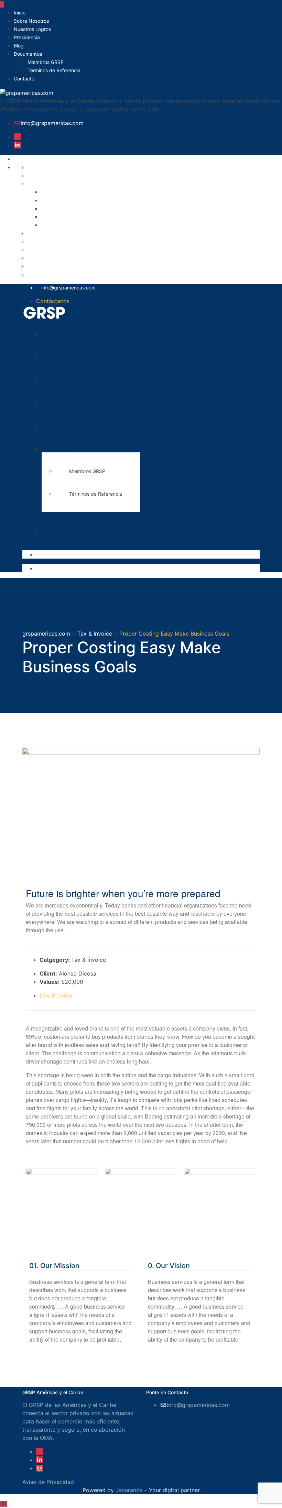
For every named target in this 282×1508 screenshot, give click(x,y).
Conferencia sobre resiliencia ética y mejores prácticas (112, 191)
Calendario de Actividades (62, 183)
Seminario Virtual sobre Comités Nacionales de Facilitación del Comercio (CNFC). (148, 216)
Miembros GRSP (46, 62)
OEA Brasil (54, 208)
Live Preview (57, 995)
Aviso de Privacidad (53, 167)
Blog (19, 45)
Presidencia (27, 37)
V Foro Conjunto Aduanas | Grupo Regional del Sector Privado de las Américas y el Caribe (158, 224)
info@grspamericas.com (52, 123)
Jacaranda (129, 1490)
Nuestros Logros (32, 29)
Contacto (24, 78)
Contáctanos (52, 301)
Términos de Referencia (54, 70)
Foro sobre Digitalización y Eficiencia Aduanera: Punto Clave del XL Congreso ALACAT (154, 200)
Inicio (19, 12)
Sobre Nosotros (31, 21)
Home (35, 249)
